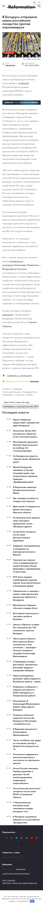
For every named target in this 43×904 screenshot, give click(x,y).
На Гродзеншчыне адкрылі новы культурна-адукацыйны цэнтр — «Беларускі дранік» (26, 522)
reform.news (10, 65)
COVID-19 (7, 389)
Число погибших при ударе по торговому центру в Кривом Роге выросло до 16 (27, 744)
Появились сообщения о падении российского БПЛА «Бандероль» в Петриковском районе (25, 691)
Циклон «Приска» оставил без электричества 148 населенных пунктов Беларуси (26, 629)
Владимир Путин (30, 392)
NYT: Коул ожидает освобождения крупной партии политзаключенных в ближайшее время (26, 581)
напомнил (7, 314)
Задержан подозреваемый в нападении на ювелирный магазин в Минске (26, 550)
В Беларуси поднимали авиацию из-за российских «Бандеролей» (26, 820)
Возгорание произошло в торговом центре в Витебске (26, 616)
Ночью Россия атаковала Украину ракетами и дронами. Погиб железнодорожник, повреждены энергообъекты (25, 775)
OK (32, 901)
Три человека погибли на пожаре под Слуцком (25, 499)
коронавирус (8, 395)
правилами (20, 869)
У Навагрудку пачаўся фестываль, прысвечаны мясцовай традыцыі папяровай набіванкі (25, 666)
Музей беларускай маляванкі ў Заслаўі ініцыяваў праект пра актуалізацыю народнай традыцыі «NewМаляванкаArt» (25, 474)
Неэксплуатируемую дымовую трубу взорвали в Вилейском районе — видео (27, 679)
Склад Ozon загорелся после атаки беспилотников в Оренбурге (24, 536)
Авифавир (18, 389)
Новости (9, 52)
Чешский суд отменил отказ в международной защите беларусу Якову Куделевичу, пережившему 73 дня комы (26, 566)
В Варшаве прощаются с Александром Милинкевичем (25, 732)
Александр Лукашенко (12, 392)
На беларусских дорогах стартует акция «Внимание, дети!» (26, 459)
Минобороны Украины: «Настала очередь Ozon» (25, 606)
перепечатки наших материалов (15, 873)
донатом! (34, 381)
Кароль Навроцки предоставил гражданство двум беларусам (26, 423)
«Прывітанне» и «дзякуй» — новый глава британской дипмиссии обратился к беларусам (26, 595)
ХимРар (30, 395)
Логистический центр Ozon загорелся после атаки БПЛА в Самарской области (26, 792)
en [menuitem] (39, 2)
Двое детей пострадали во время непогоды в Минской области (26, 509)
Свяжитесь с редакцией (19, 375)
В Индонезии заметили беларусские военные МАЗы (24, 490)
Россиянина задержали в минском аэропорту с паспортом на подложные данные (26, 758)
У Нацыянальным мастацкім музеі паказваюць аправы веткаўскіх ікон (23, 807)
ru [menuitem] (34, 2)
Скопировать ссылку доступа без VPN (20, 406)
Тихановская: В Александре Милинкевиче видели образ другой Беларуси (26, 705)
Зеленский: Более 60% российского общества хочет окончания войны (25, 434)
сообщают (23, 83)
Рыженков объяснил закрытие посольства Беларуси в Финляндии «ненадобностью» (24, 719)
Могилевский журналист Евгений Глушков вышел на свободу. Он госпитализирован (25, 446)
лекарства (20, 395)
